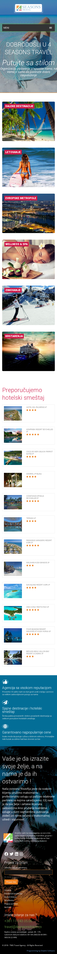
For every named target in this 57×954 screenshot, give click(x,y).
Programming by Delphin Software (41, 950)
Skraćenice (9, 900)
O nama (7, 890)
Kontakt (7, 907)
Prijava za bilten (11, 903)
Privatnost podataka (13, 893)
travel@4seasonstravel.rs (23, 927)
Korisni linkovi (10, 897)
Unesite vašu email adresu (15, 867)
